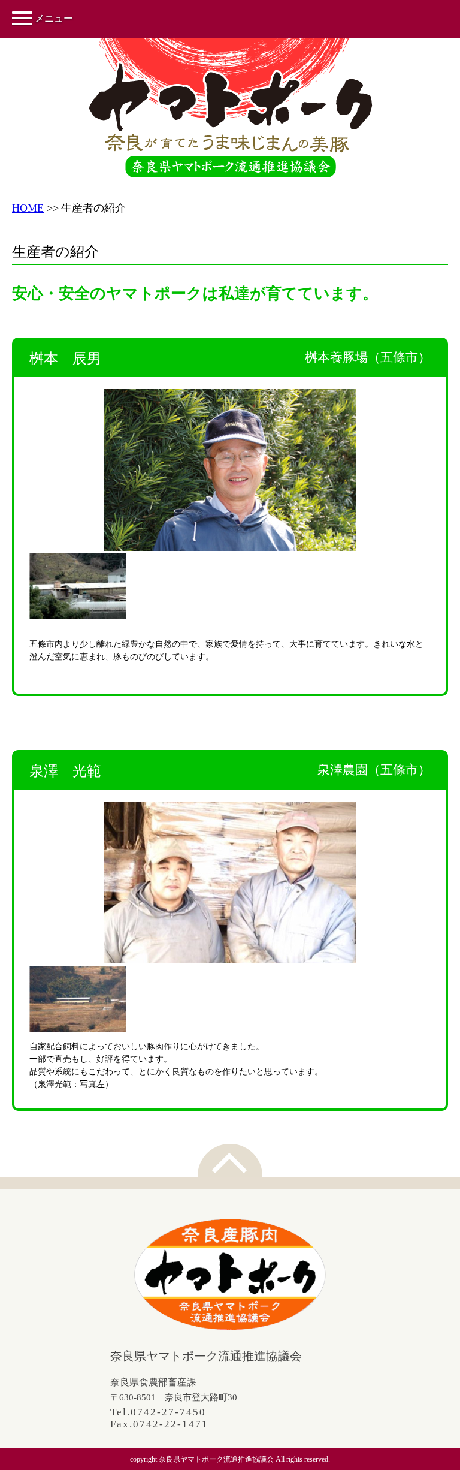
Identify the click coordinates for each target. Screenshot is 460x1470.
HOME (28, 208)
